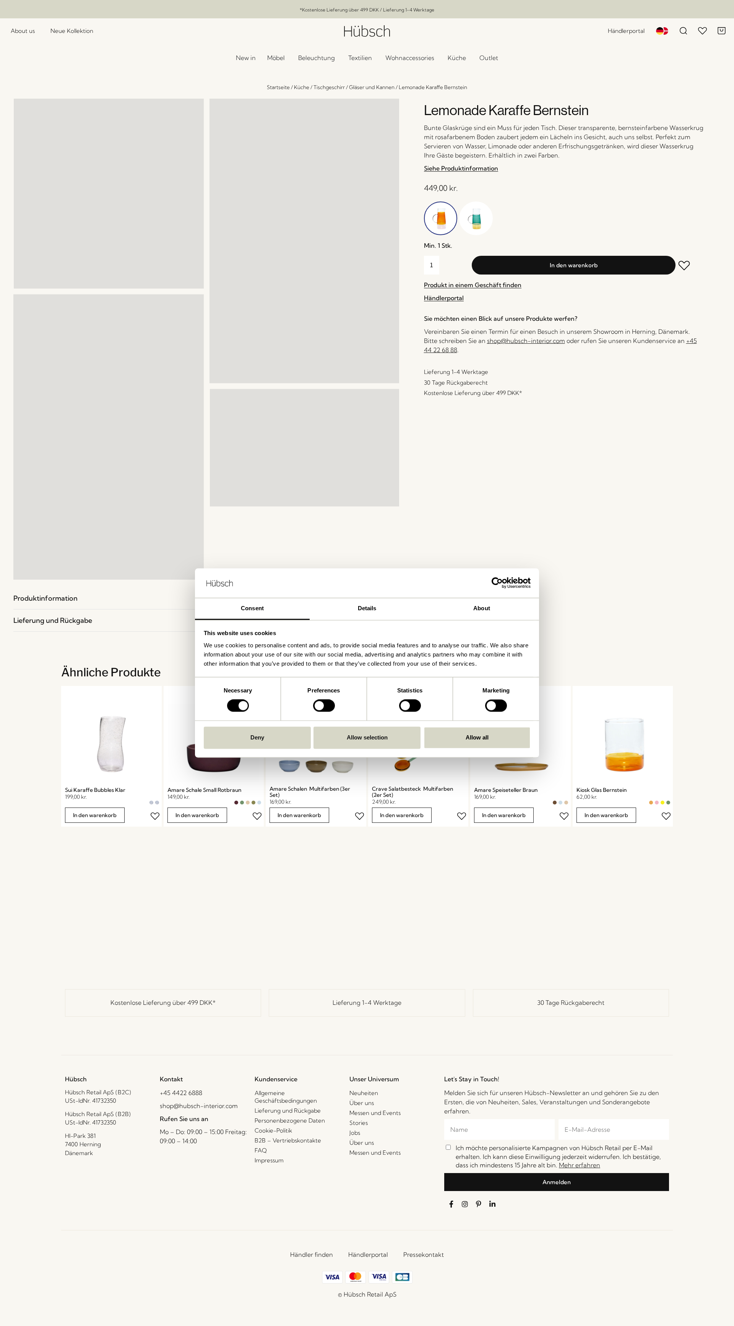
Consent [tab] (252, 608)
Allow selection (367, 737)
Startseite (278, 87)
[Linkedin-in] (492, 1204)
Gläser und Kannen (372, 87)
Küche (301, 87)
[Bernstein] (651, 802)
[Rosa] (657, 802)
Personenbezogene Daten (290, 1120)
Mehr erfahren (579, 1165)
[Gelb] (662, 802)
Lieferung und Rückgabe (52, 620)
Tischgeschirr (329, 87)
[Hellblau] (259, 802)
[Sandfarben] (248, 802)
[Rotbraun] (236, 802)
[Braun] (555, 802)
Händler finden (311, 1254)
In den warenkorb (574, 265)
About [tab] (481, 608)
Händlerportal (368, 1254)
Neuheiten (363, 1093)
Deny (257, 737)
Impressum (269, 1160)
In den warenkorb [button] (95, 815)
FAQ (261, 1150)
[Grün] (242, 802)
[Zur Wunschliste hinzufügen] (689, 266)
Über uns (361, 1103)
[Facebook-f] (451, 1204)
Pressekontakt (423, 1254)
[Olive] (253, 802)
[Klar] (151, 802)
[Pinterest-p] (479, 1204)
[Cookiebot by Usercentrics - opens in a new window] (497, 583)
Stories (358, 1122)
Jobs (354, 1132)
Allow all (477, 737)
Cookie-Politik (273, 1130)
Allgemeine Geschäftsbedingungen (286, 1096)
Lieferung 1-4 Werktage (367, 1002)
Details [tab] (367, 608)
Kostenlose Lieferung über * (163, 1002)
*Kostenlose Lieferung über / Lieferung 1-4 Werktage (367, 10)
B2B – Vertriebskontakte (288, 1140)
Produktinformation (45, 598)
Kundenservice (276, 1079)
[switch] (324, 706)
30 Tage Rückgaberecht (570, 1002)
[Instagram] (465, 1204)
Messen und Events (375, 1112)
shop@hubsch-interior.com (526, 340)
